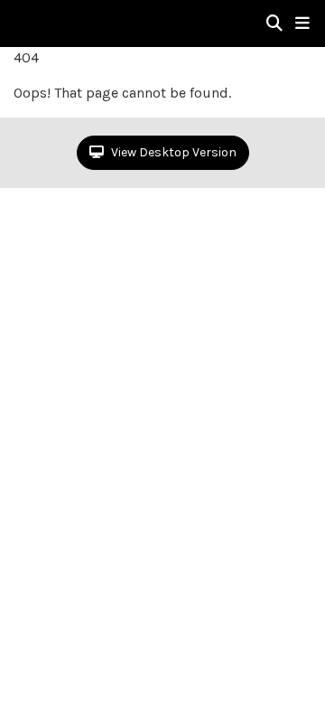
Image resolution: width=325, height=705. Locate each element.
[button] (302, 23)
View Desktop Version (172, 152)
